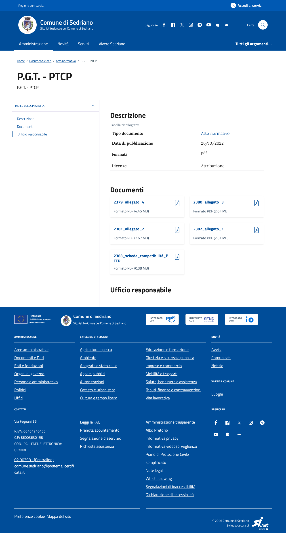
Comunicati (221, 358)
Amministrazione (33, 44)
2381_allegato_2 (129, 229)
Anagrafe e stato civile (98, 366)
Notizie (217, 366)
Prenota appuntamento (100, 430)
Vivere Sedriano (112, 44)
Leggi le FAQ (90, 422)
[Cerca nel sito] (263, 25)
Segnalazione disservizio (100, 438)
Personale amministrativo (36, 382)
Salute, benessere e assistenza (171, 382)
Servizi (83, 44)
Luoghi (217, 394)
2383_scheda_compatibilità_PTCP (141, 258)
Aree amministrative (31, 350)
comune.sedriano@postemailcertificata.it (44, 469)
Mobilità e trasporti (161, 374)
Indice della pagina (28, 106)
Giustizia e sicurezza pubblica (170, 358)
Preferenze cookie (29, 516)
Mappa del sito (59, 516)
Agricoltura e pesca (96, 350)
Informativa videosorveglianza (171, 446)
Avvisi (216, 350)
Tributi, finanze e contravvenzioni (173, 390)
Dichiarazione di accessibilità (170, 495)
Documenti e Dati (29, 358)
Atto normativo (215, 133)
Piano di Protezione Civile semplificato (167, 458)
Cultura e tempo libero (98, 398)
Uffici (18, 398)
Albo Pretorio (157, 430)
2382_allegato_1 (208, 229)
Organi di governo (29, 374)
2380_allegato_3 (208, 202)
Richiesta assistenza (97, 446)
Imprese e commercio (164, 366)
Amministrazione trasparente (170, 422)
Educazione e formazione (167, 350)
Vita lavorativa (158, 398)
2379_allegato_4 (129, 202)
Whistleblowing (159, 478)
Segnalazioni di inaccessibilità (170, 487)
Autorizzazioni (92, 382)
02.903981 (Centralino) (34, 460)
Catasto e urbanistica (97, 390)
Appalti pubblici (92, 374)
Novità (63, 44)
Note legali (155, 470)
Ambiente (88, 358)
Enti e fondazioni (28, 366)
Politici (20, 390)
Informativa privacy (162, 438)
